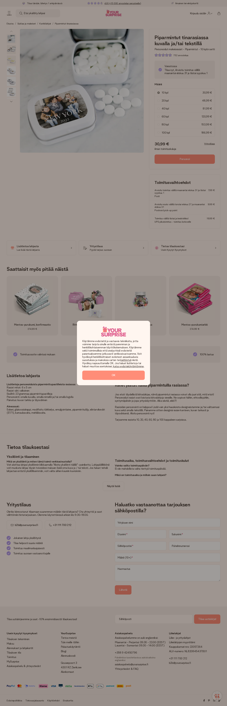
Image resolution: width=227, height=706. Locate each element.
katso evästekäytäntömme (128, 366)
